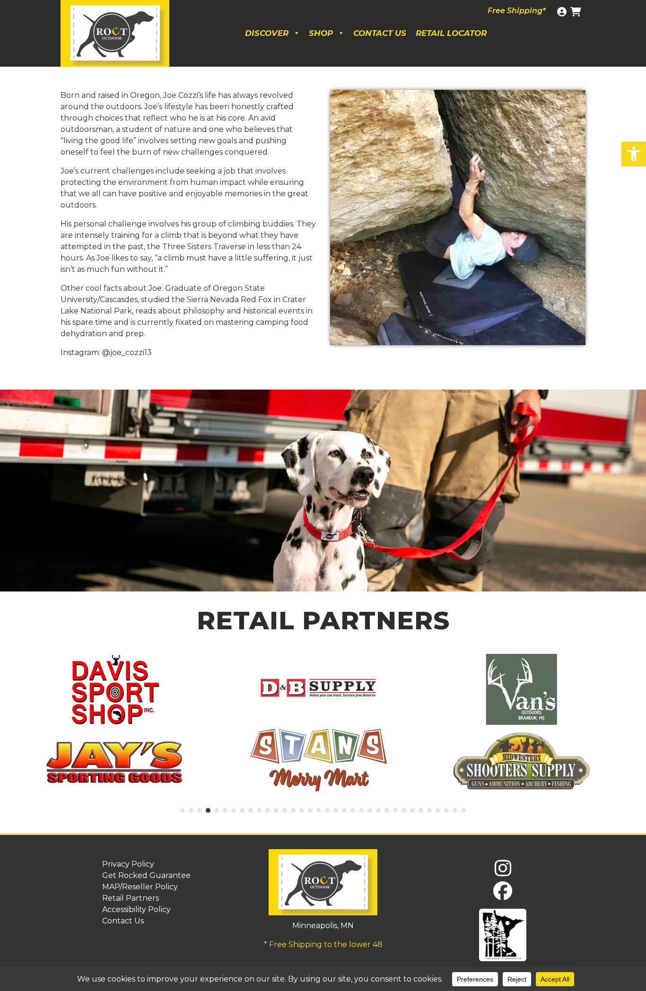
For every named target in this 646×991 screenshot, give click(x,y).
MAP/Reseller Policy (140, 886)
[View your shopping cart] (577, 11)
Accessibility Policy (136, 909)
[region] (323, 490)
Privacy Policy (128, 864)
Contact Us (379, 33)
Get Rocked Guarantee (146, 875)
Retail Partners (130, 898)
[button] (633, 154)
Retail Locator (451, 33)
